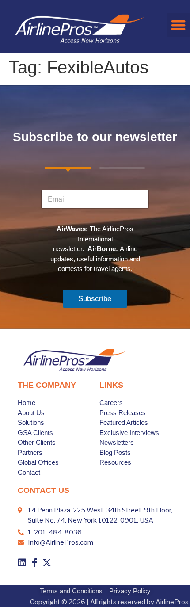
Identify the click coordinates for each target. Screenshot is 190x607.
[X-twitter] (46, 562)
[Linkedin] (22, 562)
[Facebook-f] (34, 562)
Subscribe (94, 298)
